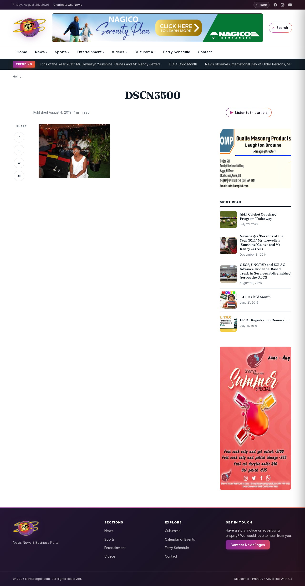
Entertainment (89, 52)
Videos (118, 52)
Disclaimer (241, 579)
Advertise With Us (279, 579)
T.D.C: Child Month (172, 64)
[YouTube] (290, 5)
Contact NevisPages (247, 545)
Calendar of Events (180, 539)
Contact (205, 52)
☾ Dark (261, 5)
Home (22, 52)
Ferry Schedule (176, 52)
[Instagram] (283, 5)
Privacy (257, 579)
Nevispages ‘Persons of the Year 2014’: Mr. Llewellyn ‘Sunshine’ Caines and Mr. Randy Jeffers (76, 64)
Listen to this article (249, 112)
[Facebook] (275, 5)
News (40, 52)
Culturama (143, 52)
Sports (60, 52)
